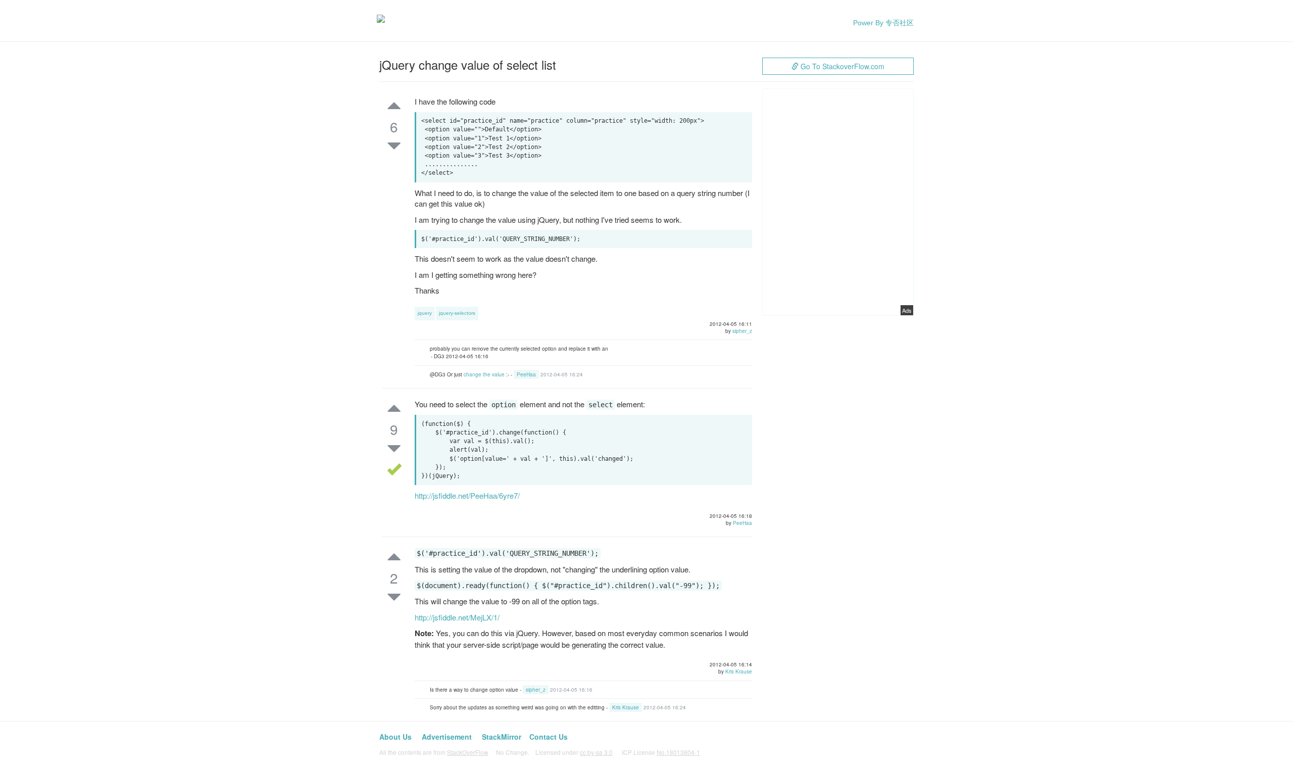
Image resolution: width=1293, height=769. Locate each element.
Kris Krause (738, 671)
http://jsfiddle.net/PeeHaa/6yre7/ (467, 495)
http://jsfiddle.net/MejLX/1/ (457, 617)
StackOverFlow (467, 752)
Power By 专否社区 (883, 23)
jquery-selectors (457, 313)
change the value (484, 374)
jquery (425, 313)
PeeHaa (526, 374)
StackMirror (501, 737)
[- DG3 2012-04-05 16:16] (591, 356)
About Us (395, 737)
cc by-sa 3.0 (596, 752)
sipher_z (742, 330)
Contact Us (548, 737)
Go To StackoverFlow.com (841, 66)
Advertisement (447, 737)
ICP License (661, 752)
